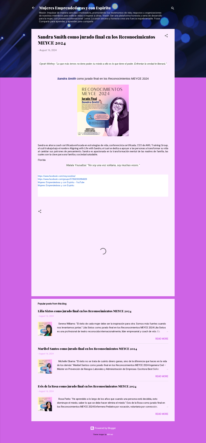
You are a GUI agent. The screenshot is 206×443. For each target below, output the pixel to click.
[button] (166, 36)
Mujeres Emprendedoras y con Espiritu (75, 7)
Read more (161, 338)
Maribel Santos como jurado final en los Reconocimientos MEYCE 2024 (87, 349)
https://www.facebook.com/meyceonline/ (56, 176)
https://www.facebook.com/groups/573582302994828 (62, 179)
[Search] (173, 9)
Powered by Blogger (105, 428)
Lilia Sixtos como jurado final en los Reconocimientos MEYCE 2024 (84, 311)
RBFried (110, 434)
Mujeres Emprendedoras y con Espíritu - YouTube (61, 182)
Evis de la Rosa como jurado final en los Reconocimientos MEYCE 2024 (87, 386)
